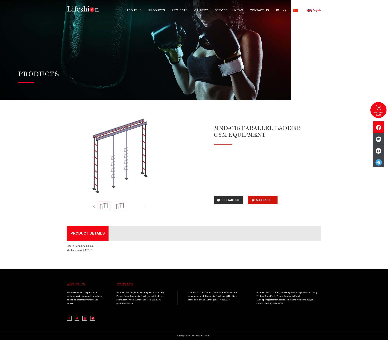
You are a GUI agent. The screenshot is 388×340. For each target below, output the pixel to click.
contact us (230, 200)
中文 (300, 10)
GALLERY (201, 10)
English (317, 10)
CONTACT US (259, 10)
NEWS (238, 10)
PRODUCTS (156, 10)
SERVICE (221, 10)
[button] (145, 206)
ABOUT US (134, 10)
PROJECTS (179, 10)
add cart (263, 200)
